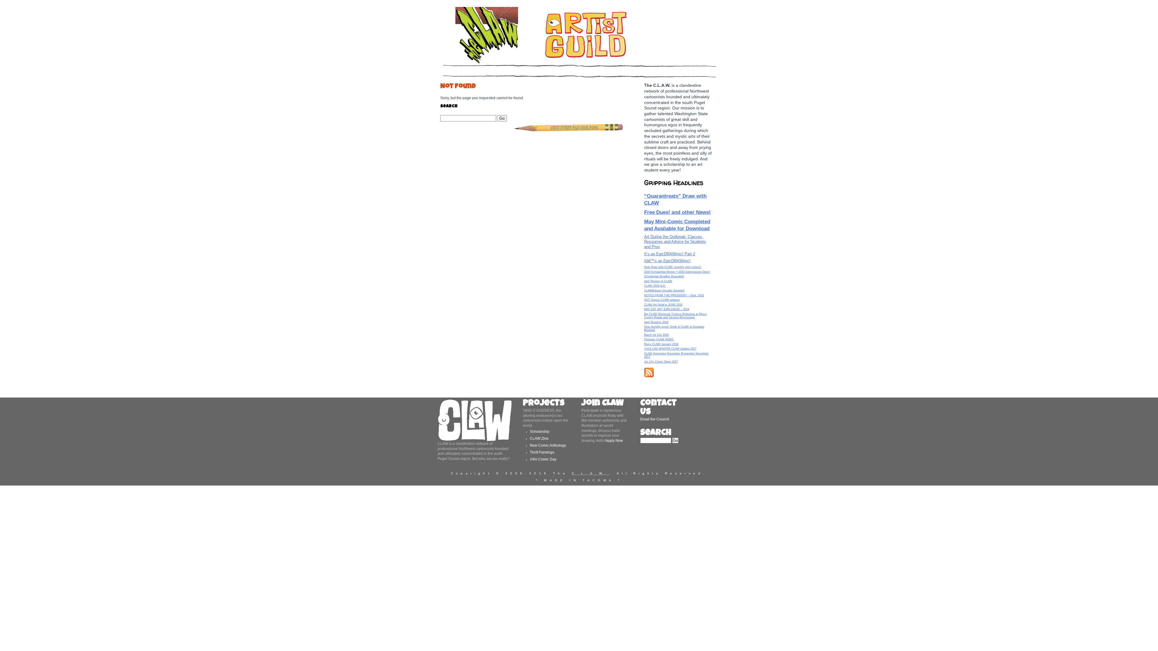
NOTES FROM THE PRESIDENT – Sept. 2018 (674, 295)
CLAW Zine (539, 438)
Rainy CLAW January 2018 (661, 344)
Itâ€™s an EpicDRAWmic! (667, 261)
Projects (544, 403)
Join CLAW (602, 403)
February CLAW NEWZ (659, 339)
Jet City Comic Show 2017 (661, 361)
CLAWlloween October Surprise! (664, 290)
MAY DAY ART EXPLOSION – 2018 (666, 309)
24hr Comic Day (543, 459)
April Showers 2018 (656, 322)
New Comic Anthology (548, 445)
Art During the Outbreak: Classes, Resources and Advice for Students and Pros (675, 241)
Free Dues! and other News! (677, 212)
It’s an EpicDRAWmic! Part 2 (669, 254)
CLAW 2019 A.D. (655, 285)
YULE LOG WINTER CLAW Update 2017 (670, 348)
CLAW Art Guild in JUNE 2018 (663, 304)
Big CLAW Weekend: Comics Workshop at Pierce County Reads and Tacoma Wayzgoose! (675, 316)
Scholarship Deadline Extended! (664, 276)
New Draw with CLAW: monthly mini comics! (672, 267)
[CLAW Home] (486, 63)
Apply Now (614, 440)
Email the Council (654, 419)
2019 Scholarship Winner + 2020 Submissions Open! (677, 271)
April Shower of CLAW (658, 281)
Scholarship (539, 431)
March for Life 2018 (656, 334)
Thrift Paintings (542, 452)
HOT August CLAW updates (662, 299)
